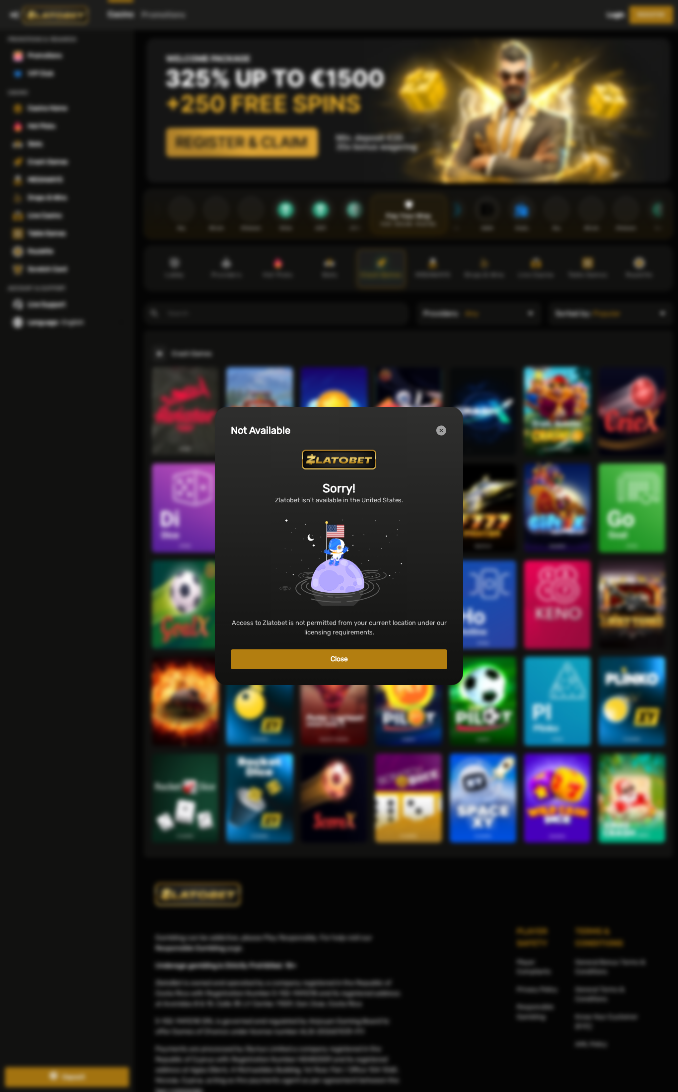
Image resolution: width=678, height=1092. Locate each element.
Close (339, 659)
